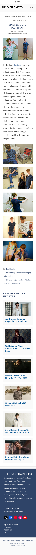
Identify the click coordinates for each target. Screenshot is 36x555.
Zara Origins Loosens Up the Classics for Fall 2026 (17, 431)
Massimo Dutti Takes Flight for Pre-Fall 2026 (16, 376)
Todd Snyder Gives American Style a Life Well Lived (17, 348)
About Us (8, 530)
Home (5, 16)
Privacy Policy (15, 540)
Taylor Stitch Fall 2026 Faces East (15, 404)
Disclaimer (6, 540)
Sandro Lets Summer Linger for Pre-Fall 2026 (16, 320)
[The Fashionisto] (12, 7)
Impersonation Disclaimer (18, 543)
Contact (7, 528)
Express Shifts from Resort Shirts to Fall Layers (18, 458)
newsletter (19, 511)
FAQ (5, 532)
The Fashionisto (17, 31)
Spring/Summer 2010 (18, 20)
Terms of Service (26, 540)
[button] (35, 2)
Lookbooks (12, 16)
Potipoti (17, 65)
